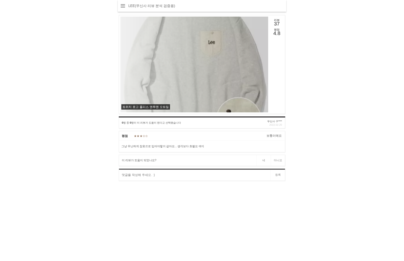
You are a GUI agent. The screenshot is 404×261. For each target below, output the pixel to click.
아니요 (278, 160)
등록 (278, 174)
